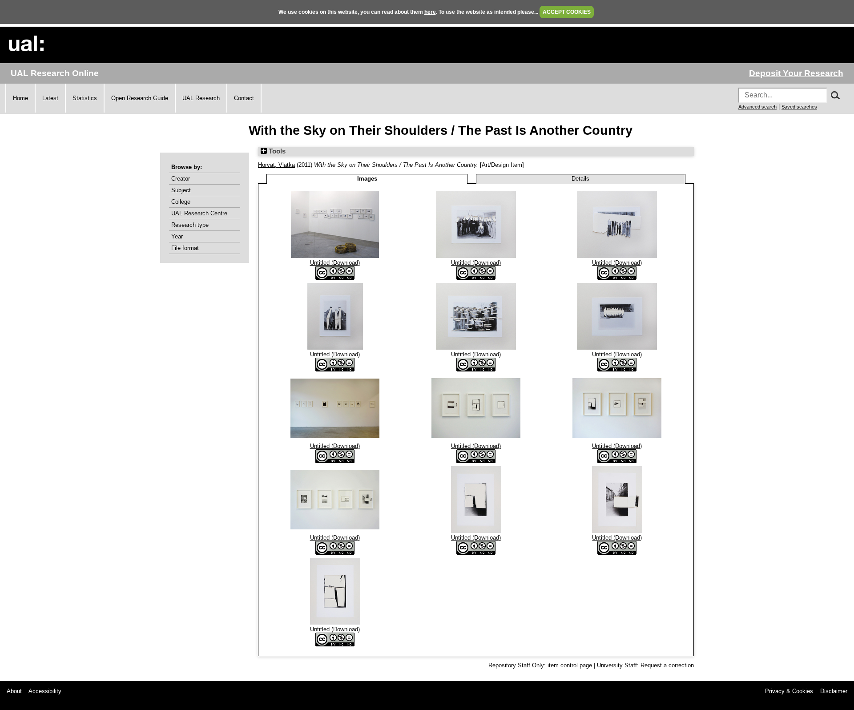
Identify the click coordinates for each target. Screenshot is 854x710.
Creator (180, 178)
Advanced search (757, 106)
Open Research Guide (139, 98)
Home (20, 98)
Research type (190, 225)
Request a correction (667, 665)
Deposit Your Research (796, 73)
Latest (50, 98)
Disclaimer (833, 691)
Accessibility (44, 691)
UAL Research (201, 98)
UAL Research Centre (199, 213)
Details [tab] (580, 178)
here (430, 12)
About (14, 691)
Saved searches (799, 106)
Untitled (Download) (335, 262)
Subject (181, 190)
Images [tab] (367, 178)
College (180, 201)
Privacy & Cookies (789, 691)
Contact (244, 98)
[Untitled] (334, 256)
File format (185, 248)
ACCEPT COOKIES (567, 12)
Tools (276, 151)
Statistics (85, 98)
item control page (570, 665)
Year (177, 236)
